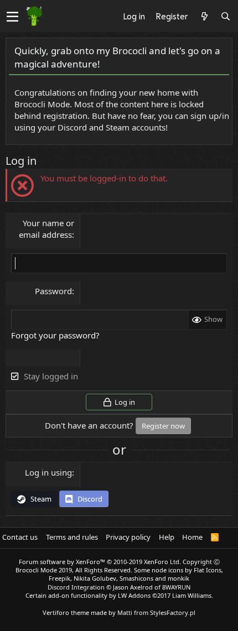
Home (192, 537)
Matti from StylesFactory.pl (156, 612)
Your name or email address (46, 228)
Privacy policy (128, 537)
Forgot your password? (55, 335)
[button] (12, 16)
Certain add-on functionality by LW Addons (119, 595)
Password (53, 290)
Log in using (48, 472)
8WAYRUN (176, 587)
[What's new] (204, 16)
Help (166, 537)
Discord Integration (76, 587)
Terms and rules (72, 537)
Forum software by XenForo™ (100, 561)
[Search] (225, 16)
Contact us (20, 537)
